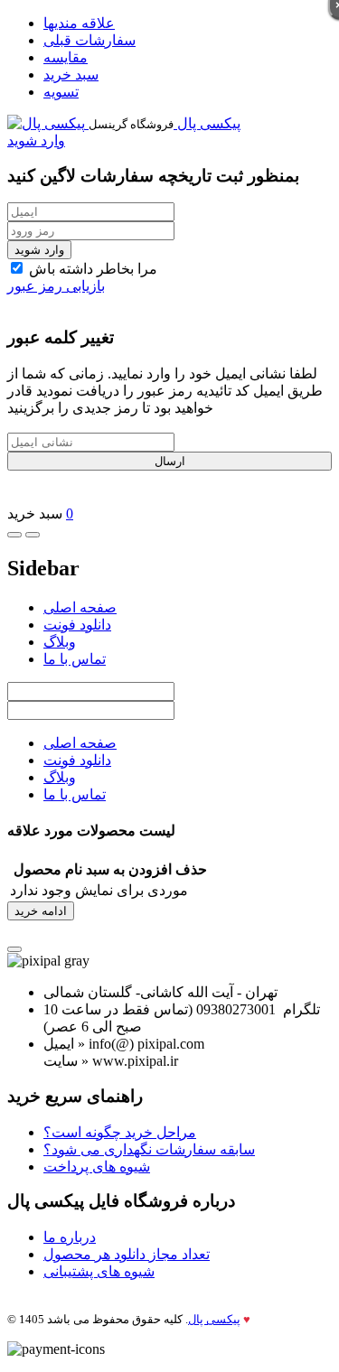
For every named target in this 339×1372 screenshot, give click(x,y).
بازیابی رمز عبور (56, 286)
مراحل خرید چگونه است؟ (119, 1132)
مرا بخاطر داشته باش (91, 268)
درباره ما (69, 1237)
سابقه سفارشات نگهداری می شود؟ (149, 1149)
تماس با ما (74, 659)
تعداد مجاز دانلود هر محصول (126, 1254)
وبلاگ (59, 641)
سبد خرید (71, 74)
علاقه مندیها (79, 23)
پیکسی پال (214, 1319)
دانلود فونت (77, 624)
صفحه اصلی (80, 607)
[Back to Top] (14, 949)
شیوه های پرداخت (96, 1166)
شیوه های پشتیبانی (99, 1271)
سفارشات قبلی (89, 40)
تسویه (61, 91)
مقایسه (65, 57)
